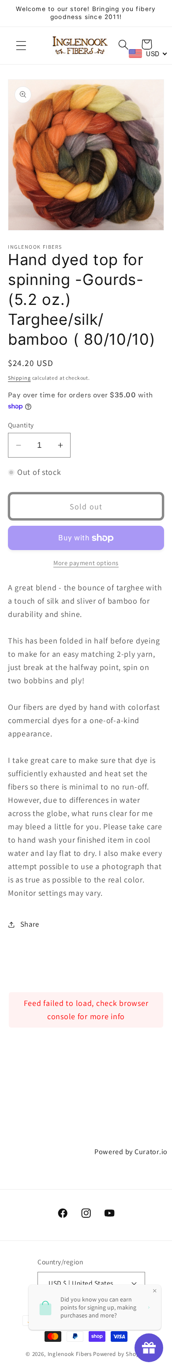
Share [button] (29, 924)
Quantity (21, 424)
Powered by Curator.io (131, 1151)
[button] (21, 46)
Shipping (19, 377)
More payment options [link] (86, 562)
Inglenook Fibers (70, 1354)
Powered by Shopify (119, 1354)
